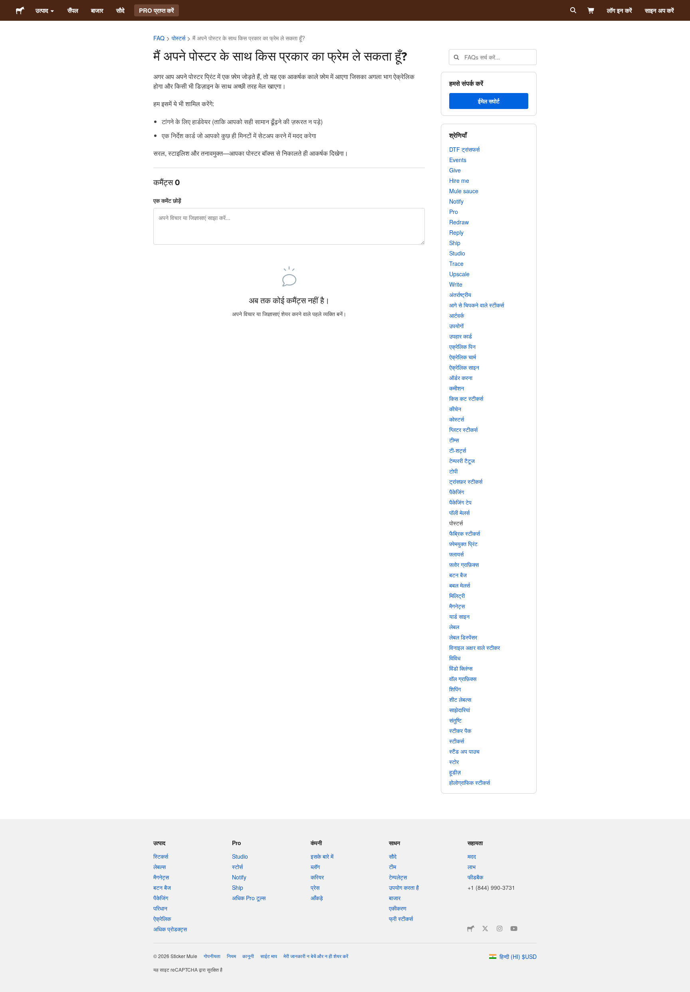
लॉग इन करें (619, 10)
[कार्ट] (591, 10)
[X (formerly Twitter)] (485, 928)
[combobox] (493, 57)
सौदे (120, 10)
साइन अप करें (659, 10)
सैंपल (72, 10)
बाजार (97, 10)
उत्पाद (42, 10)
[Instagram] (499, 928)
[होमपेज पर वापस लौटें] (20, 10)
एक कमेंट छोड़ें (167, 200)
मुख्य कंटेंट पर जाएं (6, 6)
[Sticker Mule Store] (471, 928)
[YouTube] (514, 928)
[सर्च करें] (572, 10)
